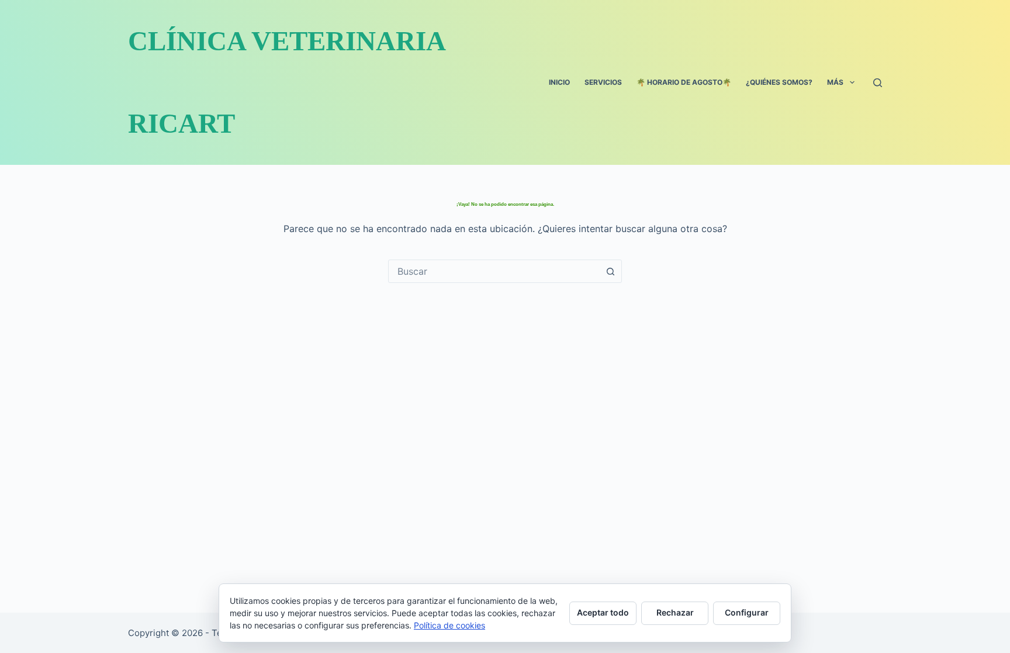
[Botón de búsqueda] (610, 271)
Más (835, 82)
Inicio (559, 82)
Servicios (603, 82)
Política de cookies (449, 625)
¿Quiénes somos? (779, 82)
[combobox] (494, 271)
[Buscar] (877, 82)
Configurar (747, 612)
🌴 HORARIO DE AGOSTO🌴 (684, 82)
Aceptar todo (603, 612)
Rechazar (675, 612)
